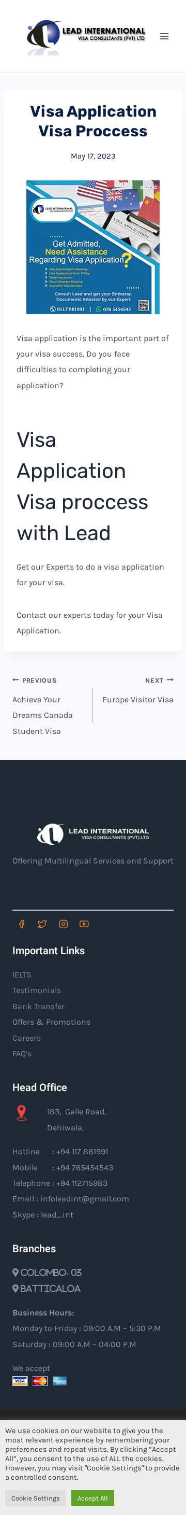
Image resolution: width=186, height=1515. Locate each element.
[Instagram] (63, 924)
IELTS (22, 975)
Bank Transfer (38, 1006)
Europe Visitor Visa (138, 690)
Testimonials (36, 990)
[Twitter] (42, 924)
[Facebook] (21, 924)
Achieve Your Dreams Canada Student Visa (42, 706)
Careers (26, 1038)
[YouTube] (84, 924)
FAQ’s (22, 1053)
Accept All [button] (93, 1498)
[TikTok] (105, 924)
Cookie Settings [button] (35, 1498)
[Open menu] (164, 36)
